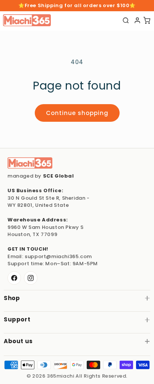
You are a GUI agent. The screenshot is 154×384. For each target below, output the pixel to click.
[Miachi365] (29, 163)
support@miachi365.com (58, 256)
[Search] (126, 20)
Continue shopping (77, 113)
